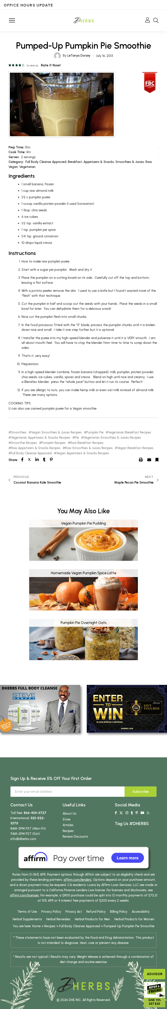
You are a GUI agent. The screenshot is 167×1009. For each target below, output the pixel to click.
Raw (148, 162)
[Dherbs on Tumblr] (132, 813)
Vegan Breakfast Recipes (135, 448)
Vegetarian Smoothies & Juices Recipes (112, 438)
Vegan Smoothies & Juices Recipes (56, 432)
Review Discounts (75, 836)
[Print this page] (141, 459)
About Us (69, 813)
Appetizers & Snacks (99, 162)
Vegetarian (27, 167)
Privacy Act (73, 912)
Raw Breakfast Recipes (87, 443)
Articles (68, 825)
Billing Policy (118, 912)
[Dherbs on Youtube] (142, 813)
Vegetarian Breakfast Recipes (129, 432)
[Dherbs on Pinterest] (136, 813)
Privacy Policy (51, 912)
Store (66, 819)
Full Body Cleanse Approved (45, 162)
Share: (13, 460)
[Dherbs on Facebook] (116, 813)
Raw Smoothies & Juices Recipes (89, 448)
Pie (77, 438)
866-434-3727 (35, 813)
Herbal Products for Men (92, 919)
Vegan (13, 167)
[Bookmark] (157, 459)
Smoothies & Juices (129, 162)
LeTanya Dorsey (78, 55)
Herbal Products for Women (134, 919)
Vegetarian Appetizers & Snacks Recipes (40, 438)
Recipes (68, 831)
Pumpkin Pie (95, 432)
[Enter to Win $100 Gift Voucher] (127, 708)
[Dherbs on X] (121, 813)
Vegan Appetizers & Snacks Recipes (82, 453)
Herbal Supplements (27, 919)
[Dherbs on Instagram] (126, 813)
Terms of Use (27, 912)
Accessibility (141, 912)
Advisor (154, 974)
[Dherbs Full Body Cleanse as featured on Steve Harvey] (40, 708)
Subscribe (140, 791)
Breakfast (75, 162)
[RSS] (148, 813)
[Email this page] (149, 459)
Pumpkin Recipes (54, 443)
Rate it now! (51, 65)
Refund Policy (96, 912)
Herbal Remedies (58, 919)
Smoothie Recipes (24, 443)
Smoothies (19, 432)
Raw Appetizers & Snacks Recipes (35, 448)
